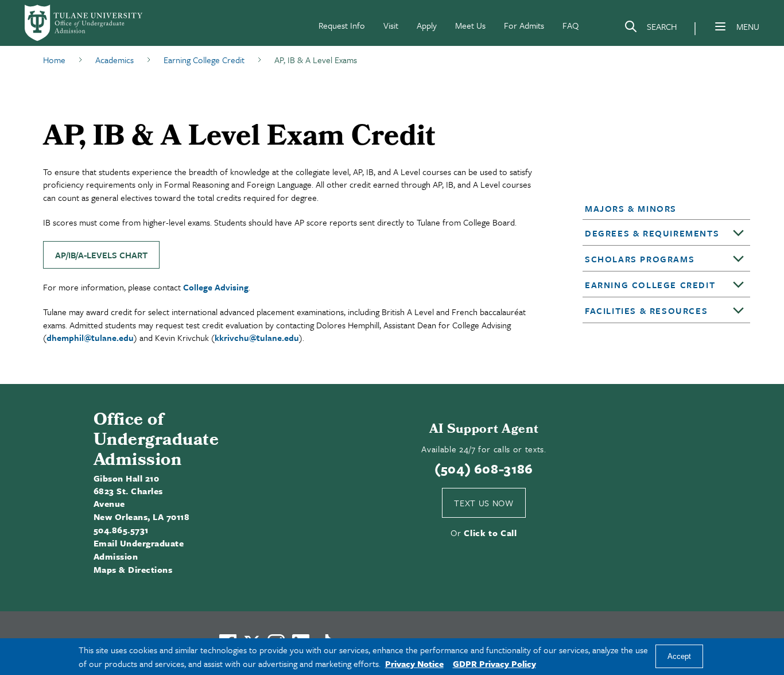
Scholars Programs (639, 259)
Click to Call (490, 532)
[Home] (84, 23)
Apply (427, 25)
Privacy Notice (414, 663)
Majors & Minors (631, 208)
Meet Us (470, 25)
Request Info (342, 25)
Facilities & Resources (646, 310)
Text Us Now (483, 502)
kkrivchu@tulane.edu (257, 337)
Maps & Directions (133, 569)
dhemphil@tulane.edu (90, 337)
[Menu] (720, 26)
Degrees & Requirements (652, 233)
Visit (390, 25)
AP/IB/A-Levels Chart (101, 255)
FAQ (570, 25)
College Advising (216, 287)
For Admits (524, 25)
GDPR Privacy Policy (494, 663)
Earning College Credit (650, 284)
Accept (679, 657)
